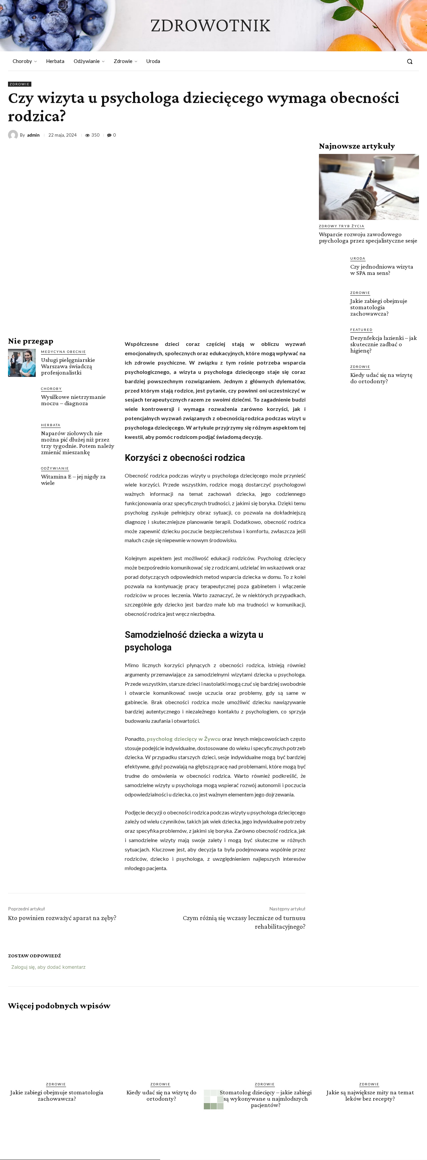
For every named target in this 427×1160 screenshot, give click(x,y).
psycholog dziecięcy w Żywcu (184, 738)
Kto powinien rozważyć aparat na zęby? (62, 917)
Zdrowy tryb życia (342, 226)
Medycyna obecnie (63, 352)
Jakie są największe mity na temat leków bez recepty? (370, 1095)
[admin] (14, 135)
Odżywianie (55, 468)
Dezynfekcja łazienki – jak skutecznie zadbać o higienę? (383, 344)
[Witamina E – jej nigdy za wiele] (22, 479)
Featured (361, 330)
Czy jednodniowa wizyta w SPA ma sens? (381, 269)
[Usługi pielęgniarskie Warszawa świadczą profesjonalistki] (22, 363)
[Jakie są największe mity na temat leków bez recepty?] (370, 1046)
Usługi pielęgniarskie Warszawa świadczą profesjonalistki (68, 366)
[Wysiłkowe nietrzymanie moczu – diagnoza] (22, 400)
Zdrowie (20, 84)
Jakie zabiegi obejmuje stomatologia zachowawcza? (378, 307)
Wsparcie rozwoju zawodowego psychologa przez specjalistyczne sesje (368, 237)
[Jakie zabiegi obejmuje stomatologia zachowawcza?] (332, 303)
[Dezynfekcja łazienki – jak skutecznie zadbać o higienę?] (332, 340)
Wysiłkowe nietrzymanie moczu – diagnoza (73, 400)
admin (33, 135)
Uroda (358, 258)
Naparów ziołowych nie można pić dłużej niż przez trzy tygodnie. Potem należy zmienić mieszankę (77, 443)
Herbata (51, 425)
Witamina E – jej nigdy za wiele (73, 479)
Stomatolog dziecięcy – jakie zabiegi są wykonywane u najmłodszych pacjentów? (266, 1098)
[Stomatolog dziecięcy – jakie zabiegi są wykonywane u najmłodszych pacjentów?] (266, 1046)
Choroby (51, 389)
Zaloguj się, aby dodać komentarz (48, 967)
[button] (409, 61)
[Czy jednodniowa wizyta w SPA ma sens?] (332, 269)
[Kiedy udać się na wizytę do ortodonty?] (332, 377)
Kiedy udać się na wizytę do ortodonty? (381, 378)
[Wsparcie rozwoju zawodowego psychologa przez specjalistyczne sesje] (369, 187)
